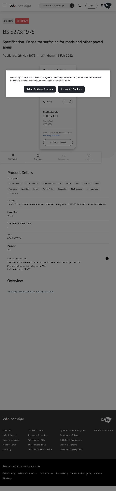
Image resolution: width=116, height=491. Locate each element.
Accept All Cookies (71, 89)
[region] (58, 83)
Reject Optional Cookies (39, 89)
